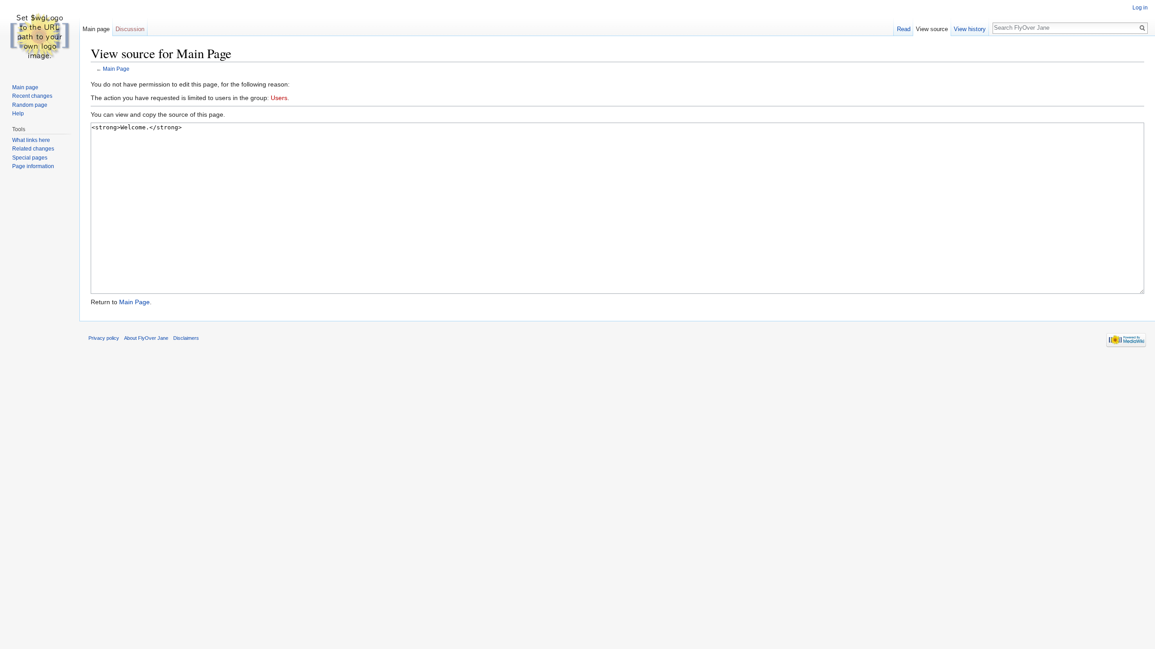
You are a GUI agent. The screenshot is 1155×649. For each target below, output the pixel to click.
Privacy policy (103, 338)
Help (18, 113)
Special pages (29, 158)
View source (932, 29)
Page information (33, 166)
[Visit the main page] (40, 36)
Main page (96, 29)
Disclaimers (186, 338)
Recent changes (32, 96)
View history (970, 29)
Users (279, 97)
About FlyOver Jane (146, 338)
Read (903, 29)
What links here (31, 140)
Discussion (130, 29)
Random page (29, 105)
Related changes (33, 149)
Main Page (116, 69)
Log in (1140, 8)
